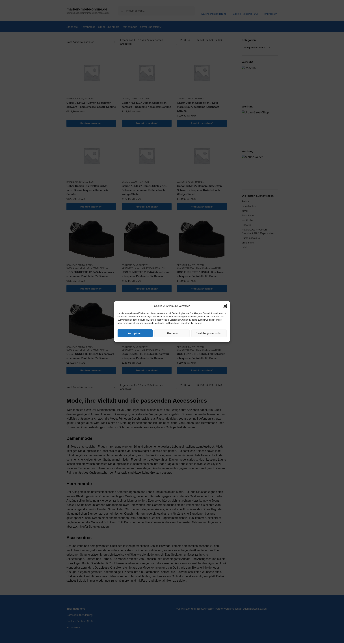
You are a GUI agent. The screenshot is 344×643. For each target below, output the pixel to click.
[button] (225, 306)
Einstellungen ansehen (209, 333)
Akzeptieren (135, 333)
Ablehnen (172, 333)
